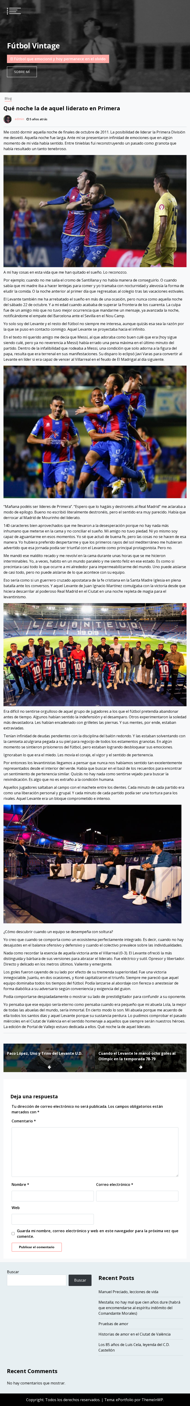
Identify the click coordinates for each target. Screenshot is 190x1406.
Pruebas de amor (113, 1323)
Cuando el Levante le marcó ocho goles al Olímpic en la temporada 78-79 (137, 1056)
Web (16, 1207)
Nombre (20, 1184)
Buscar (13, 1271)
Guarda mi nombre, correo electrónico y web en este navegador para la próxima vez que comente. (97, 1233)
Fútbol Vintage (33, 46)
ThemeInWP (152, 1399)
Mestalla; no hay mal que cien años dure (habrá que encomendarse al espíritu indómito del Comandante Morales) (139, 1308)
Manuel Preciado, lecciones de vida (128, 1291)
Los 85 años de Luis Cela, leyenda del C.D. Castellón (134, 1347)
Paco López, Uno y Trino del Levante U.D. (44, 1053)
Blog (8, 98)
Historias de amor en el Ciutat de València (134, 1334)
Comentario (24, 1121)
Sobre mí (22, 72)
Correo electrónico (114, 1184)
